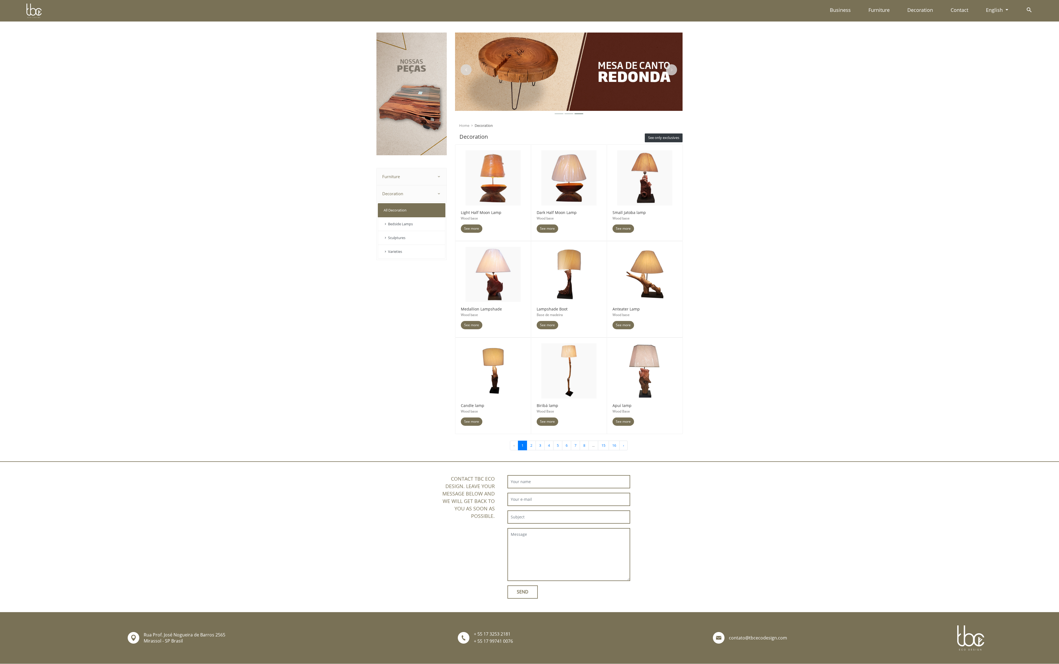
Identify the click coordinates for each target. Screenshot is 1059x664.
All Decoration (395, 210)
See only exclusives (663, 137)
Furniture (879, 10)
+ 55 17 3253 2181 (492, 634)
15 (603, 445)
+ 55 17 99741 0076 (493, 641)
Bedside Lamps (400, 223)
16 (614, 445)
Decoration (920, 10)
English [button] (995, 10)
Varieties (394, 251)
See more (471, 228)
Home (464, 125)
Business (840, 10)
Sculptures (396, 237)
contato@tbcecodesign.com (758, 638)
